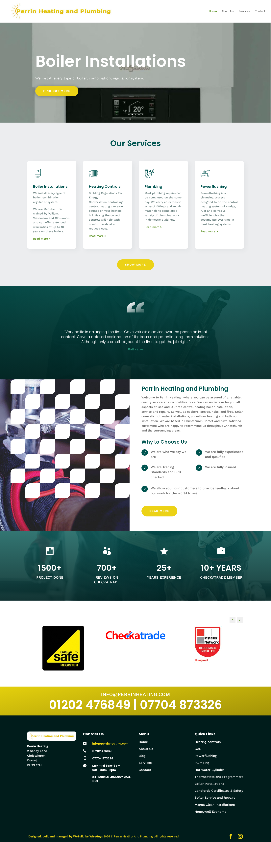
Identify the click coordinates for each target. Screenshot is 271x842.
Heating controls (208, 742)
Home (213, 11)
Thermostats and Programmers (219, 777)
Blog (142, 756)
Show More (135, 264)
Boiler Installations (110, 61)
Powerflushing (206, 756)
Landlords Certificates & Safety (219, 790)
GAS (198, 749)
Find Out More (56, 90)
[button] (240, 620)
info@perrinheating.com (110, 744)
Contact (260, 11)
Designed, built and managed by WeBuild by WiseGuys (65, 836)
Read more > (41, 238)
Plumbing (202, 763)
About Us (228, 11)
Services (244, 11)
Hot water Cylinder (209, 770)
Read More (159, 510)
